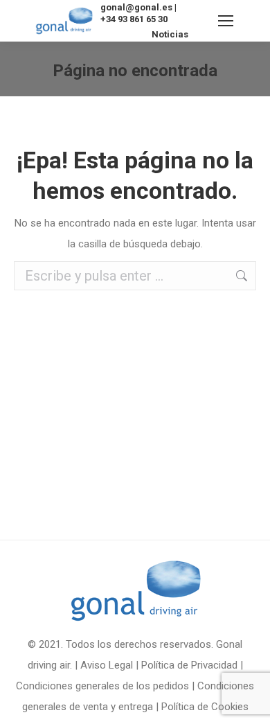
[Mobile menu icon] (225, 20)
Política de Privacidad (189, 665)
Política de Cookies (205, 706)
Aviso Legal (106, 665)
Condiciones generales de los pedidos (102, 686)
